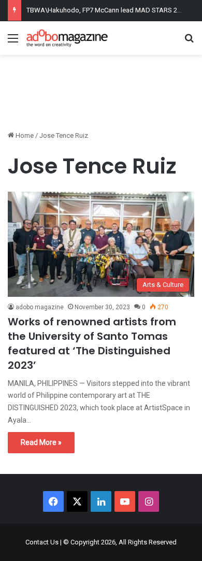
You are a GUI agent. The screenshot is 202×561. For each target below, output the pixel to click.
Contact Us (42, 542)
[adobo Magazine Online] (67, 38)
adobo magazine (40, 307)
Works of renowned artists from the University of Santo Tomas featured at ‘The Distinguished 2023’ (92, 343)
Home (24, 135)
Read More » (41, 442)
